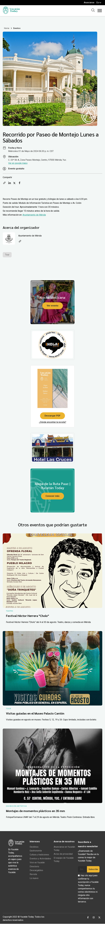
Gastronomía (36, 850)
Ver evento (52, 305)
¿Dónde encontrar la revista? (52, 422)
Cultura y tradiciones (39, 854)
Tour (7, 254)
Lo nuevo (34, 878)
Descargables (36, 870)
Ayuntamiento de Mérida (34, 215)
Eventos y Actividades (40, 858)
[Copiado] (4, 183)
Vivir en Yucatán (37, 862)
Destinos (34, 847)
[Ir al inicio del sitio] (11, 13)
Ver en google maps (17, 163)
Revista (33, 874)
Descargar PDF (52, 415)
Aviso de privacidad (63, 854)
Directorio (34, 866)
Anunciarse (89, 2)
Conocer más (52, 496)
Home (6, 28)
